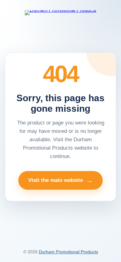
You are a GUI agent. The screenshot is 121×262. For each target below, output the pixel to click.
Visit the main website (60, 180)
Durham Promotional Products (68, 251)
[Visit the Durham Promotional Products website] (60, 12)
